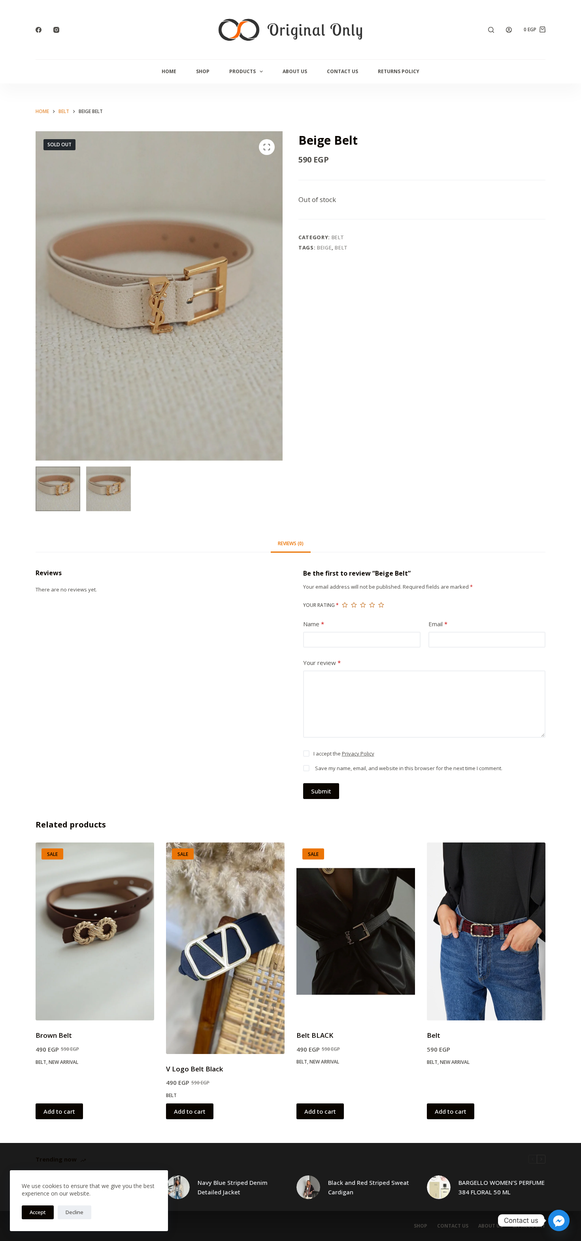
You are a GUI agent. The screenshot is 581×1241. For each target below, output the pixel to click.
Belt (338, 237)
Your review (322, 663)
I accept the (343, 753)
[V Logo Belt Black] (225, 948)
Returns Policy (398, 71)
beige (324, 247)
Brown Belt (54, 1035)
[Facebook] (39, 30)
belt (341, 247)
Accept (38, 1212)
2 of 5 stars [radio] (353, 605)
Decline (74, 1212)
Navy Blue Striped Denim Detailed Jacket (233, 1187)
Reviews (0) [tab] (291, 543)
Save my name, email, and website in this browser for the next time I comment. (408, 768)
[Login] (509, 30)
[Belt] (486, 931)
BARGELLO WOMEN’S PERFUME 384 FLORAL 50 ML (501, 1187)
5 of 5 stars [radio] (381, 605)
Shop (202, 71)
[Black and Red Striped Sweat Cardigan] (308, 1187)
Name (313, 624)
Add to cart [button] (59, 1111)
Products (242, 71)
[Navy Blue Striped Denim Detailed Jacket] (178, 1187)
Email (437, 624)
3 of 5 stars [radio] (363, 605)
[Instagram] (56, 30)
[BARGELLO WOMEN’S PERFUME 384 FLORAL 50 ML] (439, 1187)
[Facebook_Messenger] (559, 1220)
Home (169, 71)
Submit (321, 791)
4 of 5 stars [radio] (372, 605)
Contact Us (342, 71)
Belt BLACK (314, 1035)
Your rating (321, 605)
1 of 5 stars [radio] (344, 605)
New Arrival (63, 1062)
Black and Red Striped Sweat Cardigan (368, 1187)
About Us (295, 71)
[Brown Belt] (95, 931)
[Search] (491, 30)
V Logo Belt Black (194, 1068)
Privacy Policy (358, 753)
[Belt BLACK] (355, 931)
